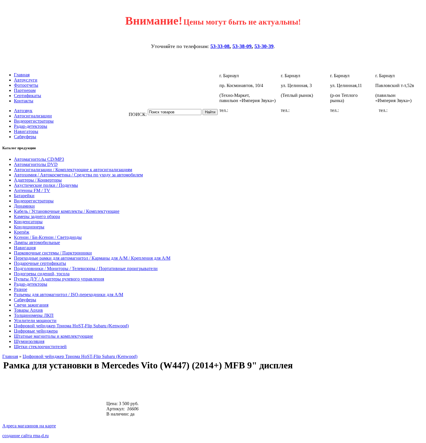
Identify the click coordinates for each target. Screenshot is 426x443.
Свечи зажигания (31, 304)
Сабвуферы (25, 136)
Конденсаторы (28, 221)
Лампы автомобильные (37, 242)
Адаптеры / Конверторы (38, 180)
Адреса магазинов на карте (29, 425)
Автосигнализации (33, 115)
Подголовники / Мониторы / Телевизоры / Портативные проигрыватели (86, 268)
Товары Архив (28, 310)
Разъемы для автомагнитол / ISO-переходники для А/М (68, 294)
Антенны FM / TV (32, 190)
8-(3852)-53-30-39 (308, 110)
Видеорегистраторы (34, 121)
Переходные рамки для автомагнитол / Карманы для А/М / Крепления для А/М (92, 258)
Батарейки (24, 195)
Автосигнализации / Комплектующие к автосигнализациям (73, 169)
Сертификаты (27, 95)
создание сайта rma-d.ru (25, 435)
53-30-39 (264, 46)
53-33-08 (220, 46)
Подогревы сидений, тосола (42, 273)
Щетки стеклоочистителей (40, 346)
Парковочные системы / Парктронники (53, 252)
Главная (22, 74)
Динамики (24, 206)
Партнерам (25, 90)
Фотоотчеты (26, 85)
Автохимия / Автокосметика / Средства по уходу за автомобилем (78, 174)
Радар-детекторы (30, 126)
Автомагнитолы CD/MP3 (39, 159)
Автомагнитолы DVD (36, 164)
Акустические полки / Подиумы (46, 185)
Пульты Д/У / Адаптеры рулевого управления (59, 278)
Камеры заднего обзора (37, 216)
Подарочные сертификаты (40, 263)
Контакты (23, 100)
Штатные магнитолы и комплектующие (53, 336)
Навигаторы (26, 131)
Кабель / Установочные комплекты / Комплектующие (66, 211)
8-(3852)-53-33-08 (246, 110)
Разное (20, 289)
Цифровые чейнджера (36, 330)
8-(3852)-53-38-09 (357, 110)
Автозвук (23, 110)
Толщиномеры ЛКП (34, 315)
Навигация (25, 247)
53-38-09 (242, 46)
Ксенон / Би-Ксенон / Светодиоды (48, 237)
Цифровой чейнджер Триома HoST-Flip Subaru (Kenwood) (71, 325)
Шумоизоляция (29, 341)
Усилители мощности (35, 320)
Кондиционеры (29, 226)
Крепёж (21, 232)
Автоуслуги (25, 79)
